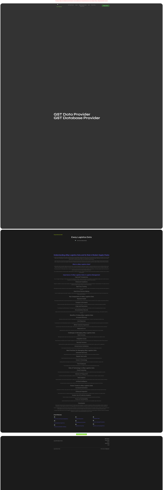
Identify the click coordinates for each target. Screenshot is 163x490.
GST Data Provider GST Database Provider (77, 116)
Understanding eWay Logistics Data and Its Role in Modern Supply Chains (81, 255)
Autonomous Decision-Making (60, 426)
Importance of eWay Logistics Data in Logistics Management (81, 275)
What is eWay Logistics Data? (81, 264)
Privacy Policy (107, 440)
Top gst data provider (58, 234)
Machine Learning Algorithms (99, 425)
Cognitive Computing (79, 425)
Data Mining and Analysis (80, 422)
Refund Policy (82, 6)
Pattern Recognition (79, 418)
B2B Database (107, 438)
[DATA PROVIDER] (59, 5)
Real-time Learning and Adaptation (61, 418)
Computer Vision (96, 418)
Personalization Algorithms (59, 422)
